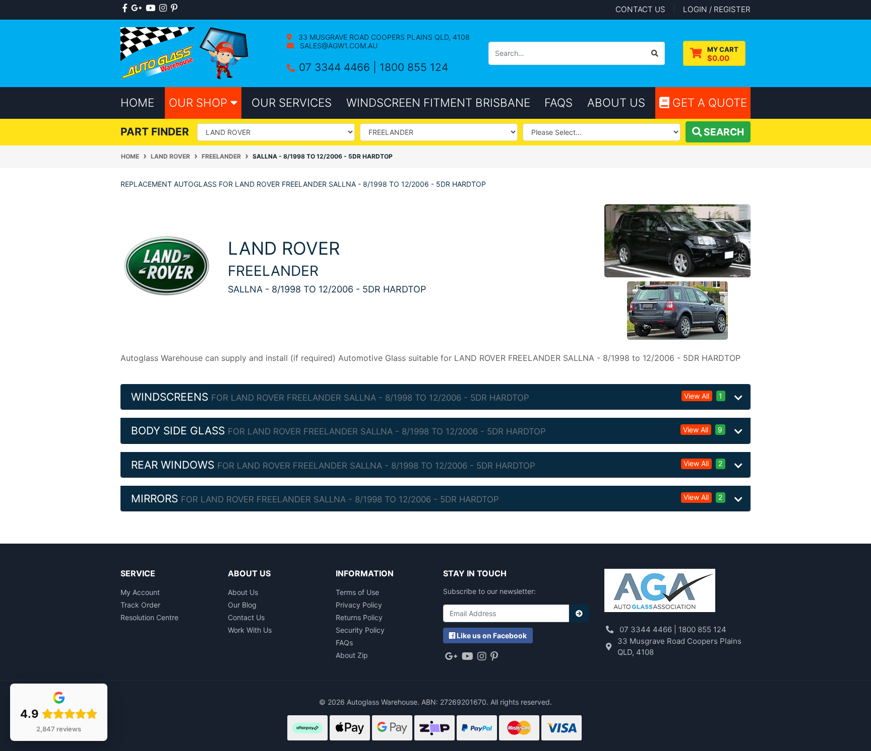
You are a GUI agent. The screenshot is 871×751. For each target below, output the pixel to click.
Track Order (140, 604)
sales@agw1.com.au (338, 45)
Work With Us (250, 630)
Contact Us (246, 617)
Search (723, 132)
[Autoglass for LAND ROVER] (166, 265)
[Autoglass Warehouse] (185, 52)
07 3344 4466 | (339, 67)
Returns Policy (359, 617)
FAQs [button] (558, 102)
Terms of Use (357, 592)
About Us (243, 592)
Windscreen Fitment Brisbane (438, 102)
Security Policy (360, 630)
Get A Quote (708, 102)
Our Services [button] (292, 102)
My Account (140, 592)
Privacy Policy (359, 604)
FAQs (344, 642)
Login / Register (717, 9)
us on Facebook (492, 635)
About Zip (352, 655)
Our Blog (242, 604)
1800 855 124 (414, 67)
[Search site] (655, 53)
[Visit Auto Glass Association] (659, 591)
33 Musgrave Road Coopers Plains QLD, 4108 (383, 37)
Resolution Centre (149, 617)
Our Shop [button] (199, 102)
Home (137, 102)
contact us (640, 9)
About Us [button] (616, 102)
